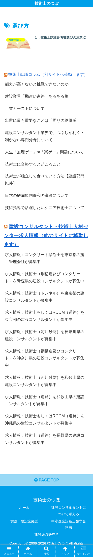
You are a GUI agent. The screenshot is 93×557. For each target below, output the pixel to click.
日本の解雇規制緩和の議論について (36, 195)
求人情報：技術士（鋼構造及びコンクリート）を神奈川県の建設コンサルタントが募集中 (44, 358)
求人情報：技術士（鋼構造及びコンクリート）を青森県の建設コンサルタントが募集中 (44, 277)
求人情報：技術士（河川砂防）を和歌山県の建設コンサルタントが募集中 (44, 381)
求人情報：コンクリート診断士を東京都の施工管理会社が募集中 (44, 258)
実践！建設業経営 (24, 521)
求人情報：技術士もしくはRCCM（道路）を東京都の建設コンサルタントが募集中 (45, 316)
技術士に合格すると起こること (33, 164)
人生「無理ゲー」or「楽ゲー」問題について (44, 152)
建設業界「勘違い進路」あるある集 (36, 96)
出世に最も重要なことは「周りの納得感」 (42, 120)
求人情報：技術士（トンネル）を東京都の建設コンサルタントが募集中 (44, 296)
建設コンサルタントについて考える (68, 511)
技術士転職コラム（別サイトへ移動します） (48, 74)
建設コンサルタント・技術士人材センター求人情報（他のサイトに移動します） (46, 235)
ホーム (24, 508)
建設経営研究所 (46, 535)
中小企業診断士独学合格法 (68, 524)
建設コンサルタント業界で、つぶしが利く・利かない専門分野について (44, 136)
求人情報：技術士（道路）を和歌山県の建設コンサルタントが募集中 (44, 400)
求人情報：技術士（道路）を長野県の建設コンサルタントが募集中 (44, 439)
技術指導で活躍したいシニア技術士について (44, 208)
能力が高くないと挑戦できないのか (36, 84)
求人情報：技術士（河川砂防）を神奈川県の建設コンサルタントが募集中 (44, 335)
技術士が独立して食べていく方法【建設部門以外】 (44, 179)
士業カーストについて (25, 108)
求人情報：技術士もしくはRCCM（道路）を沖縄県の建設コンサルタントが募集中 (45, 419)
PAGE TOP (48, 480)
